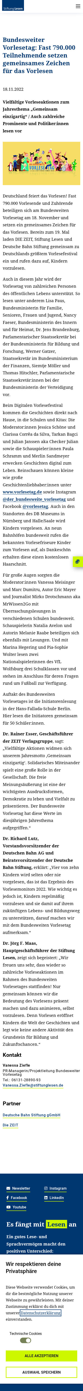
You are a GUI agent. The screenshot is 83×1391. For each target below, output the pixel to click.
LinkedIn (56, 1198)
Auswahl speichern (41, 1372)
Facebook (18, 1198)
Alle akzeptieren (41, 1356)
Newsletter (20, 1188)
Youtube (19, 1207)
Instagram (58, 1188)
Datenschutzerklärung (40, 1312)
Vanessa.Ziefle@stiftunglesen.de (33, 1085)
